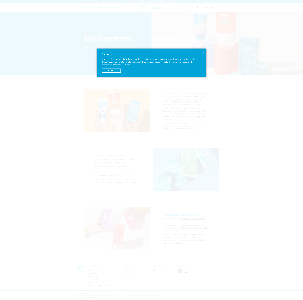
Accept (111, 70)
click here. (127, 65)
